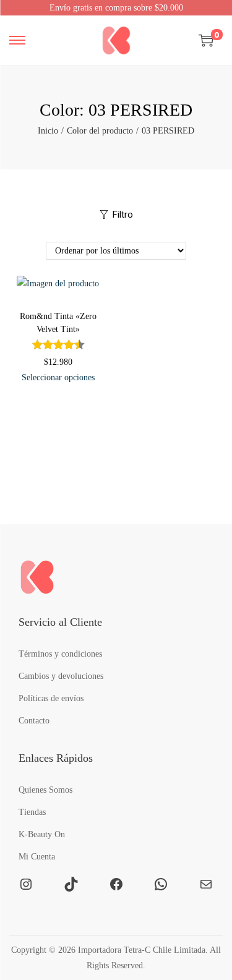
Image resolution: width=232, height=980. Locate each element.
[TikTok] (71, 884)
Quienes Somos (45, 790)
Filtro (123, 214)
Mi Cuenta (37, 856)
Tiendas (32, 812)
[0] (206, 40)
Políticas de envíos (51, 698)
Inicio (48, 130)
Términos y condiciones (60, 653)
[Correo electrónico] (206, 884)
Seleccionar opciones (58, 377)
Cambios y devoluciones (61, 676)
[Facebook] (116, 884)
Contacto (34, 720)
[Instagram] (26, 884)
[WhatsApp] (160, 884)
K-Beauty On (42, 834)
